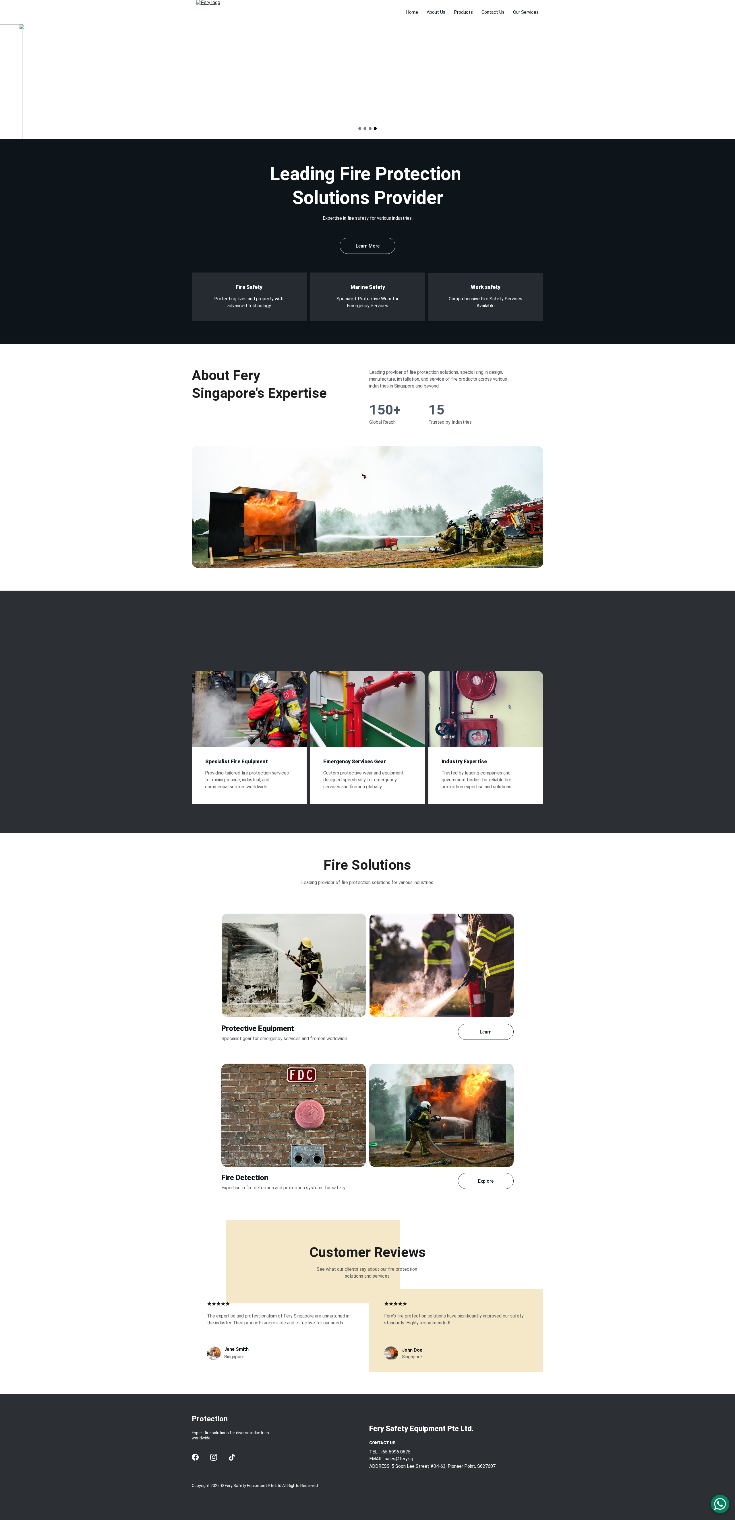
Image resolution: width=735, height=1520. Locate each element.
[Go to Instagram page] (213, 1457)
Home (412, 12)
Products (463, 12)
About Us (436, 12)
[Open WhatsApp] (720, 1504)
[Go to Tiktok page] (232, 1457)
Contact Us (492, 12)
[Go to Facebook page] (195, 1457)
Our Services (526, 12)
